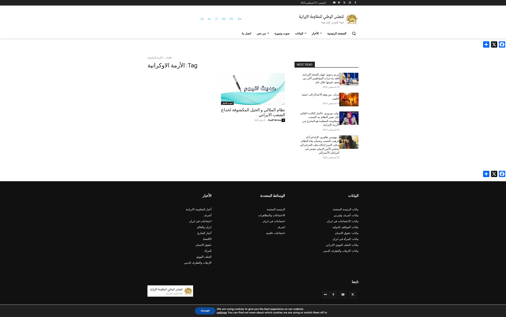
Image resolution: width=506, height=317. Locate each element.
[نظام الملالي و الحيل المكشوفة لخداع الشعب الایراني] (253, 89)
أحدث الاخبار (227, 103)
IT (216, 19)
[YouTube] (343, 294)
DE (223, 19)
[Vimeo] (339, 3)
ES (202, 19)
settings (222, 312)
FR (231, 19)
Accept (205, 311)
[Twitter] (353, 294)
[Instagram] (349, 3)
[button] (354, 33)
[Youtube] (334, 3)
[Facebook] (355, 3)
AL (209, 19)
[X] (344, 3)
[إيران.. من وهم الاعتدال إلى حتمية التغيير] (349, 99)
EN (240, 19)
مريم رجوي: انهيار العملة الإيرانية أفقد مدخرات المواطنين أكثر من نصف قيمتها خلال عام (320, 78)
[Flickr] (325, 294)
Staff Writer (275, 120)
